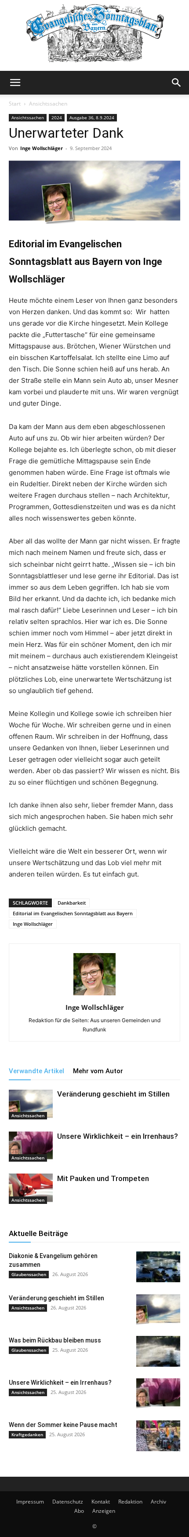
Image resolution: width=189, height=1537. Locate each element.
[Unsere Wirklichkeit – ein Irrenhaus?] (31, 1146)
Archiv (158, 1501)
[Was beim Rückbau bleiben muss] (158, 1351)
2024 (56, 117)
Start (15, 103)
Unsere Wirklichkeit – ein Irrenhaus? (117, 1136)
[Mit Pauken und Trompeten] (31, 1189)
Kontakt (100, 1501)
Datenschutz (67, 1501)
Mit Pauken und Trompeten (103, 1178)
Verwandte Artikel (36, 1071)
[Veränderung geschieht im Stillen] (31, 1104)
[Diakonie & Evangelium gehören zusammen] (158, 1266)
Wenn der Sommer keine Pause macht (63, 1424)
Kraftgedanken (27, 1434)
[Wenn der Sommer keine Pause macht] (158, 1435)
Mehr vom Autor (98, 1071)
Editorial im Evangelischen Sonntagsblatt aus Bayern (73, 913)
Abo (79, 1511)
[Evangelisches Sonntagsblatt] (94, 35)
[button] (15, 83)
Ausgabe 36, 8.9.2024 (91, 117)
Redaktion (130, 1501)
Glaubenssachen (28, 1274)
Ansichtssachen (48, 103)
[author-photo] (94, 995)
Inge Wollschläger (41, 148)
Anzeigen (103, 1511)
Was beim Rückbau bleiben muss (55, 1340)
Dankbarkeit (72, 902)
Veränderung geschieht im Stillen (113, 1093)
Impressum (30, 1501)
